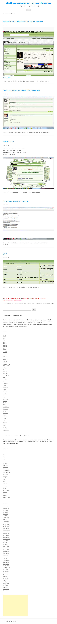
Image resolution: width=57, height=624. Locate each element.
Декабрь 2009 (6, 582)
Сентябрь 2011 (6, 567)
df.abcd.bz (5, 465)
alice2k (6, 364)
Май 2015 (5, 515)
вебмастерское (6, 470)
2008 (4, 340)
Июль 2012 (5, 557)
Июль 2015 (5, 512)
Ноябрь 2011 (6, 564)
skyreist (4, 402)
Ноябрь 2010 (6, 571)
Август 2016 (5, 507)
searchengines (5, 399)
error (36, 81)
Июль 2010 (5, 573)
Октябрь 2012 (6, 553)
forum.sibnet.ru (40, 81)
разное (4, 486)
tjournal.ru (5, 409)
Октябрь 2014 (6, 528)
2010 (5, 346)
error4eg (5, 373)
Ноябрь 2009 (6, 583)
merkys (33, 192)
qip (3, 395)
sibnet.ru (47, 81)
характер (6, 430)
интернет (30, 132)
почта (4, 423)
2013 (4, 354)
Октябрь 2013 (6, 537)
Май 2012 (5, 558)
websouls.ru (5, 413)
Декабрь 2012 (6, 551)
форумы (25, 81)
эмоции (5, 495)
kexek (4, 385)
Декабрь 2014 (6, 524)
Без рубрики (6, 468)
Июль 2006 (5, 590)
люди (34, 132)
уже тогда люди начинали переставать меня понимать (23, 21)
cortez (4, 367)
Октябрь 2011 (6, 565)
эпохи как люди (35, 242)
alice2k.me (34, 303)
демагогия (25, 132)
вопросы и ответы (7, 472)
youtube (4, 416)
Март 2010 (5, 580)
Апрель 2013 (6, 546)
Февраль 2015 (6, 521)
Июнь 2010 (5, 574)
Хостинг (5, 493)
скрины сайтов (6, 490)
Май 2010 (5, 576)
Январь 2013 (6, 549)
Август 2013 (5, 540)
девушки (5, 422)
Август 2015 (5, 510)
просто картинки (7, 485)
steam (4, 404)
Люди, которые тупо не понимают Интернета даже (21, 90)
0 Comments (6, 24)
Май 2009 (5, 587)
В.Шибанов (5, 244)
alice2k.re (52, 303)
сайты (4, 427)
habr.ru (4, 379)
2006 (4, 336)
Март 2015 (5, 519)
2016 (4, 461)
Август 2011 (5, 569)
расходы (5, 488)
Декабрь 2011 (6, 562)
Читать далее (7, 77)
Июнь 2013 (5, 544)
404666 (5, 359)
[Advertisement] (15, 605)
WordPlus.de (15, 621)
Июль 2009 (5, 585)
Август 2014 (5, 532)
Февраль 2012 (6, 560)
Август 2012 (5, 555)
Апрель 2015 (6, 517)
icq (3, 381)
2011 (4, 349)
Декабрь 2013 (6, 535)
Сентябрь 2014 (6, 530)
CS (3, 369)
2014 (4, 357)
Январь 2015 (6, 523)
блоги (4, 420)
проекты (5, 425)
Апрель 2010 (6, 578)
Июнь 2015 (5, 514)
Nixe (4, 390)
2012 (5, 352)
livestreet (5, 387)
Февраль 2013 (6, 548)
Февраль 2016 (6, 508)
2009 (33, 81)
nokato (4, 391)
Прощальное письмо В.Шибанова (15, 201)
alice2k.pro (28, 303)
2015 (4, 460)
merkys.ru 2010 (8, 142)
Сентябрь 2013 (6, 539)
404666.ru (5, 463)
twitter (4, 411)
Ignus (5, 254)
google (5, 377)
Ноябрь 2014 (6, 526)
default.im (5, 371)
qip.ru (4, 397)
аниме (4, 418)
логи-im (5, 477)
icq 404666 (5, 383)
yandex (4, 414)
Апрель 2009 (6, 589)
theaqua (6, 407)
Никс (4, 481)
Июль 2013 (5, 542)
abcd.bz (5, 361)
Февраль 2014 (6, 533)
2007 (4, 338)
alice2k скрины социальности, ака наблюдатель (28, 3)
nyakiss (5, 393)
